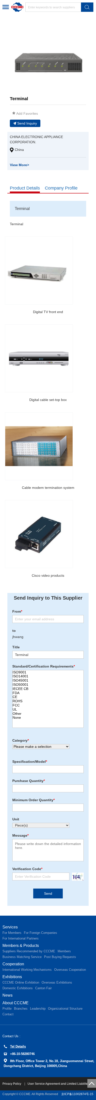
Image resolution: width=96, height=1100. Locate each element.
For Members (11, 933)
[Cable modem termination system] (39, 446)
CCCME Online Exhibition (20, 982)
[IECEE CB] (48, 689)
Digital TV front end (48, 312)
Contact (8, 1014)
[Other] (48, 714)
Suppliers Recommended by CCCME (28, 951)
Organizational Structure (65, 1008)
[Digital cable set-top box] (39, 358)
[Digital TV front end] (39, 270)
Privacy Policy (12, 1083)
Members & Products (20, 945)
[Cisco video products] (39, 534)
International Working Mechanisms (27, 970)
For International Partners (20, 938)
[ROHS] (48, 701)
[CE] (48, 697)
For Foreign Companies (40, 933)
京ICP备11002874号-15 (77, 1094)
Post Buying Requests (60, 957)
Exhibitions (12, 977)
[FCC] (48, 705)
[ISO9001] (48, 672)
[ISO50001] (48, 685)
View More (19, 165)
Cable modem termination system (48, 488)
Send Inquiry (27, 123)
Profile (7, 1008)
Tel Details (18, 1046)
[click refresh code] (76, 877)
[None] (48, 718)
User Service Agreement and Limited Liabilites (58, 1083)
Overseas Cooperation (70, 970)
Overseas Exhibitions (57, 982)
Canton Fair (43, 988)
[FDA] (48, 693)
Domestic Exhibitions (17, 988)
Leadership (38, 1008)
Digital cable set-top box (48, 400)
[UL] (48, 709)
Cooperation (13, 964)
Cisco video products (48, 575)
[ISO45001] (48, 680)
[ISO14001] (48, 676)
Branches (21, 1008)
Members (64, 951)
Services (10, 927)
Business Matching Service (22, 957)
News (7, 995)
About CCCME (15, 1003)
